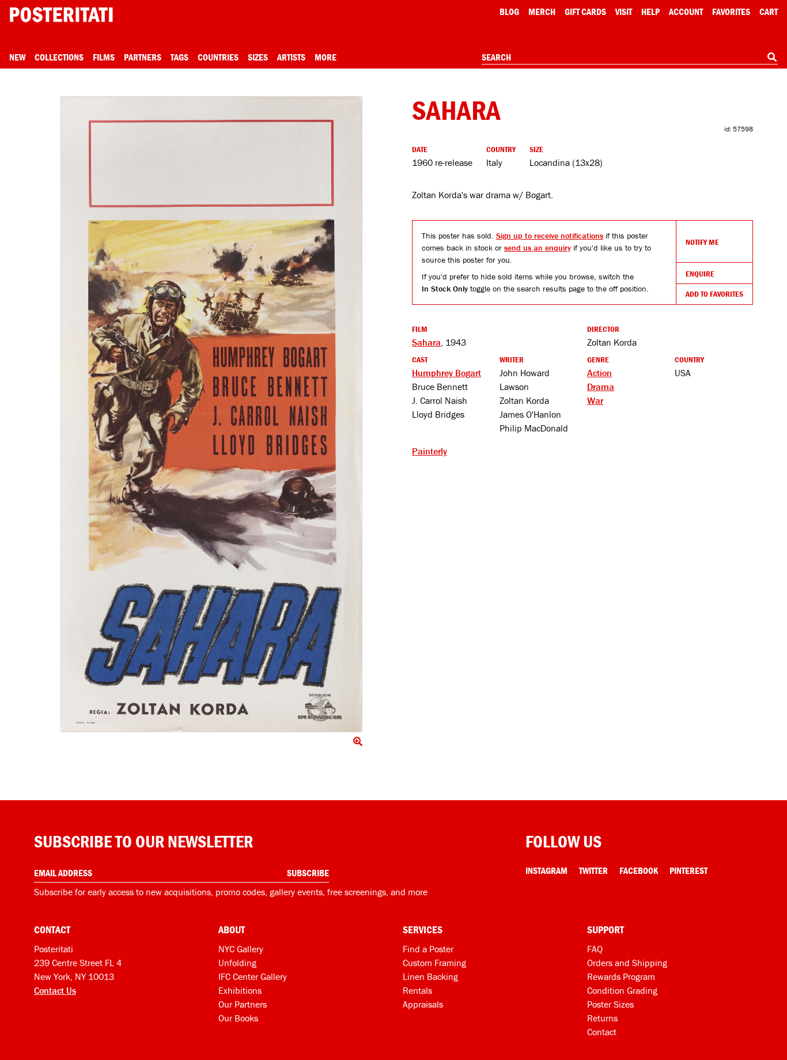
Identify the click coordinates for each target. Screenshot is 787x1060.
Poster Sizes (610, 1004)
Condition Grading (622, 990)
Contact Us (55, 990)
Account (686, 11)
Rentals (417, 990)
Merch (541, 11)
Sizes (258, 57)
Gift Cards (585, 11)
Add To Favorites (714, 294)
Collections (59, 57)
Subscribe (308, 873)
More (325, 57)
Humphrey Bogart (446, 372)
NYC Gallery (240, 949)
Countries (218, 57)
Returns (602, 1018)
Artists (291, 57)
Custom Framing (434, 962)
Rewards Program (621, 976)
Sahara (426, 342)
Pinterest (688, 870)
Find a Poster (428, 949)
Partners (142, 57)
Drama (600, 386)
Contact (601, 1032)
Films (104, 57)
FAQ (595, 949)
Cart (768, 11)
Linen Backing (430, 976)
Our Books (238, 1018)
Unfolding (237, 962)
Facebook (638, 870)
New (17, 57)
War (595, 400)
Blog (509, 11)
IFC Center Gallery (252, 976)
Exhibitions (240, 990)
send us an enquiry (537, 248)
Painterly (429, 451)
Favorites (731, 11)
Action (599, 372)
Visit (623, 11)
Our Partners (242, 1004)
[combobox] (630, 58)
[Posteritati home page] (61, 14)
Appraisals (423, 1004)
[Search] (772, 57)
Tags (179, 57)
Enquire (700, 273)
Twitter (593, 870)
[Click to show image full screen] (211, 414)
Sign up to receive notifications (549, 235)
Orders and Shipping (627, 962)
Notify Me (702, 242)
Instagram (546, 870)
